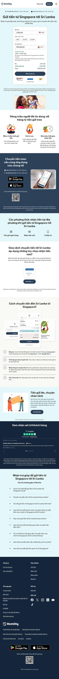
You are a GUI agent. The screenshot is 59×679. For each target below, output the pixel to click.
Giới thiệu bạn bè (8, 616)
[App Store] (15, 185)
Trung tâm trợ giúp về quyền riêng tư (36, 634)
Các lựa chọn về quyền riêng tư (12, 634)
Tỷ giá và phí (7, 590)
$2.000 (25, 39)
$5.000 (32, 39)
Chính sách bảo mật (9, 638)
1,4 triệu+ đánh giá (18, 12)
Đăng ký (49, 4)
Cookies (28, 638)
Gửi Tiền (33, 567)
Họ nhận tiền (18, 44)
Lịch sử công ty (7, 567)
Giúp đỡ (33, 590)
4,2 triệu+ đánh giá (43, 12)
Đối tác (5, 604)
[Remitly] (6, 4)
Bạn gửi (17, 29)
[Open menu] (56, 3)
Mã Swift (6, 594)
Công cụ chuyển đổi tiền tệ (11, 612)
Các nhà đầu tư (8, 571)
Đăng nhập (40, 4)
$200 (17, 39)
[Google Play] (15, 179)
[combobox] (42, 47)
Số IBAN (5, 608)
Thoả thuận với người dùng (11, 629)
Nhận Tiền (34, 571)
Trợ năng (21, 638)
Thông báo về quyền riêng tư (31, 629)
